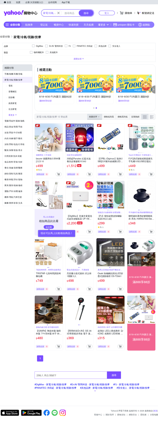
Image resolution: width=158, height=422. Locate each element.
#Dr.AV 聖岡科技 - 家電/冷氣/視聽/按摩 (90, 384)
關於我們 (110, 414)
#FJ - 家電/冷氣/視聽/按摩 (126, 384)
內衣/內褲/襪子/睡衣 (13, 138)
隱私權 (143, 414)
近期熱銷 (135, 116)
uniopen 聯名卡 (126, 24)
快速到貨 (74, 24)
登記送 (44, 24)
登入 (106, 13)
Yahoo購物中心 (20, 13)
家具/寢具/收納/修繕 (13, 185)
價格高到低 (123, 116)
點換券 (29, 24)
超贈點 (146, 24)
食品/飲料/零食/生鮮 (13, 161)
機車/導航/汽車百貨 (13, 196)
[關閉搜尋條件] (58, 13)
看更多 (102, 24)
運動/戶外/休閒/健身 (13, 191)
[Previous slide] (37, 137)
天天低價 (89, 24)
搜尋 (114, 375)
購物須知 (121, 414)
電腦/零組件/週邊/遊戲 (14, 120)
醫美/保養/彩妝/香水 (13, 150)
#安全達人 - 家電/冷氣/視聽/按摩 (133, 387)
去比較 (49, 227)
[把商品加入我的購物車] (59, 174)
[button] (37, 89)
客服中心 (98, 414)
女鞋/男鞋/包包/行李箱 (14, 144)
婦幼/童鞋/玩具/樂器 (13, 173)
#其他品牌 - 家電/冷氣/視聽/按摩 (96, 387)
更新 (155, 410)
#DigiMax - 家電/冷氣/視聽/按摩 (51, 384)
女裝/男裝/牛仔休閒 (13, 132)
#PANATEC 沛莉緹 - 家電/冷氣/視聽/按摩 (55, 387)
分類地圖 (154, 414)
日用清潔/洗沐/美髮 (13, 155)
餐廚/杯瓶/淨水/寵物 (13, 179)
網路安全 (133, 414)
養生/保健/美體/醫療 (13, 167)
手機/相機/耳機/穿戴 (13, 73)
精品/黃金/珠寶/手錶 (13, 126)
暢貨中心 (59, 24)
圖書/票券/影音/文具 (13, 202)
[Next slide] (61, 137)
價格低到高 (109, 116)
